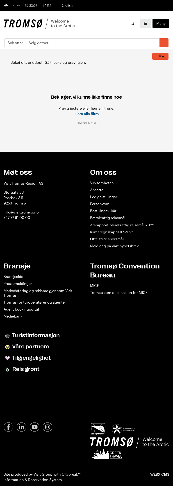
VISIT (94, 122)
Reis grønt (25, 369)
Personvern (99, 204)
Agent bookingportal (21, 309)
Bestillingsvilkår (103, 211)
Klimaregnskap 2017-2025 (111, 232)
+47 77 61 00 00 (17, 217)
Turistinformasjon (35, 335)
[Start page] (39, 23)
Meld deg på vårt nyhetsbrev (114, 246)
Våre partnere (30, 346)
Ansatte (96, 190)
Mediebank (13, 316)
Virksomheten (102, 183)
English (67, 5)
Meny (161, 23)
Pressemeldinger (18, 283)
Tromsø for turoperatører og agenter (35, 302)
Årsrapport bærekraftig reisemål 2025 (122, 225)
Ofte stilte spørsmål (107, 239)
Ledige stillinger (103, 197)
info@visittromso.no (21, 212)
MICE (94, 285)
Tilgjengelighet (31, 358)
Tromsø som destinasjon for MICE (119, 292)
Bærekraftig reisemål (107, 218)
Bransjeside (13, 276)
